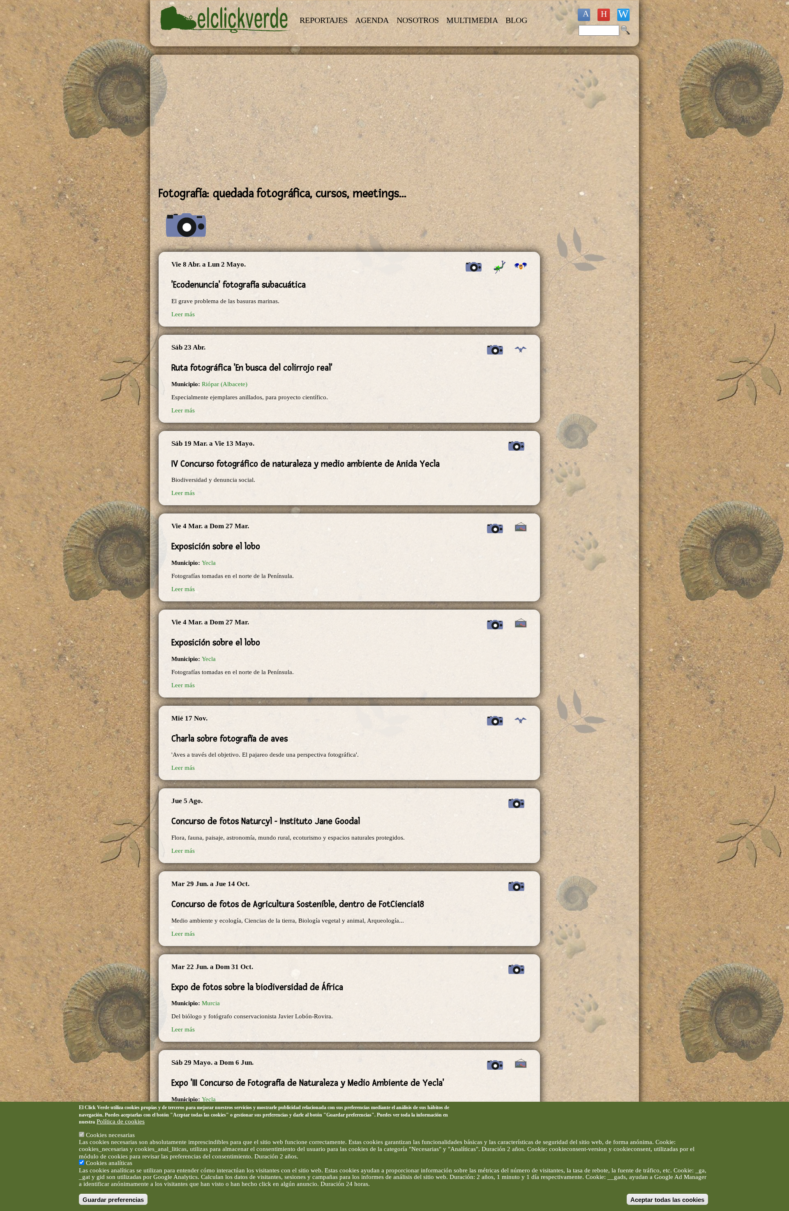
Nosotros (418, 20)
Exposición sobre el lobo (215, 546)
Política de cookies (121, 1121)
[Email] (623, 15)
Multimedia (472, 20)
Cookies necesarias (110, 1135)
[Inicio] (225, 38)
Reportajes (324, 20)
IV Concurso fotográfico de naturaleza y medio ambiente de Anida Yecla (305, 463)
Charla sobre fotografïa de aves (229, 738)
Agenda (372, 20)
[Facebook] (584, 15)
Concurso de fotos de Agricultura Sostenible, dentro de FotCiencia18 (297, 904)
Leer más (183, 314)
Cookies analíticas (109, 1163)
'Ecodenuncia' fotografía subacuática (238, 284)
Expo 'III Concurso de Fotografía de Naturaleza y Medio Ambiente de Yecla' (307, 1082)
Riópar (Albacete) (224, 384)
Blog (516, 20)
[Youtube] (604, 15)
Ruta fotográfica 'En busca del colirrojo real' (251, 367)
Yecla (209, 562)
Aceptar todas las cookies (667, 1199)
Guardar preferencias (113, 1199)
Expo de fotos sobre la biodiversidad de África (257, 987)
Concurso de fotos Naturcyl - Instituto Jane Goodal (265, 821)
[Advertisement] (349, 120)
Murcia (211, 1003)
